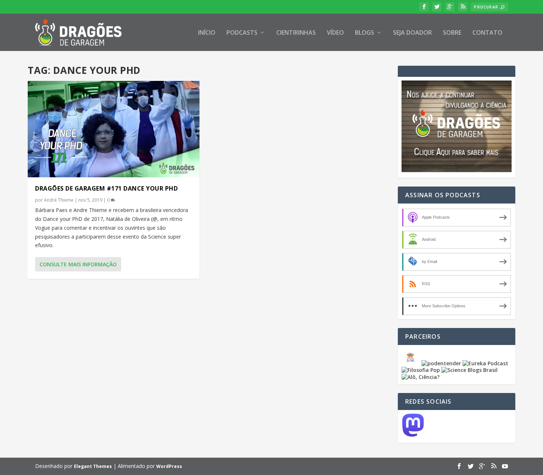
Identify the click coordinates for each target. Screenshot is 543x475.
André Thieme (59, 200)
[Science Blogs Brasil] (469, 369)
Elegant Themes (93, 466)
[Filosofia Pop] (421, 369)
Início (206, 33)
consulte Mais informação (78, 264)
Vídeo (335, 33)
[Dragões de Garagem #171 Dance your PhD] (113, 129)
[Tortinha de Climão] (411, 363)
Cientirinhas (296, 33)
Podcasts (241, 33)
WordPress (169, 466)
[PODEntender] (441, 363)
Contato (487, 33)
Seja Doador (412, 33)
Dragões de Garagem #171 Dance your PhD (106, 188)
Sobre (452, 33)
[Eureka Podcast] (485, 363)
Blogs (364, 33)
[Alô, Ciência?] (421, 376)
